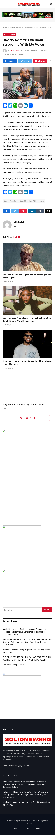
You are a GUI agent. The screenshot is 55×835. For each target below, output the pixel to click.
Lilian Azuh (14, 51)
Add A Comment (27, 418)
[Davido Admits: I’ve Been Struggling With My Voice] (27, 83)
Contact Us (39, 828)
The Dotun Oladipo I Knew (14, 665)
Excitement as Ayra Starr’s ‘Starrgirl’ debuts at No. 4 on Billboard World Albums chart (27, 319)
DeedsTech (27, 823)
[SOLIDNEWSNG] (29, 4)
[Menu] (4, 4)
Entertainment (9, 34)
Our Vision (28, 828)
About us (17, 828)
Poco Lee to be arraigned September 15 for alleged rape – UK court (27, 363)
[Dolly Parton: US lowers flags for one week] (27, 387)
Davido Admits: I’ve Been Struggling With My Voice (24, 201)
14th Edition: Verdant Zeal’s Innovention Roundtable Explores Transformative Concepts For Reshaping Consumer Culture (24, 632)
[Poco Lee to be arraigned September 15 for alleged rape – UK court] (27, 344)
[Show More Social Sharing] (50, 61)
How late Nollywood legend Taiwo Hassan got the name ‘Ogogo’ (27, 276)
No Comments (9, 54)
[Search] (51, 4)
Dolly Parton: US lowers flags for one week (23, 404)
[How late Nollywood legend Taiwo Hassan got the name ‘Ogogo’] (27, 257)
